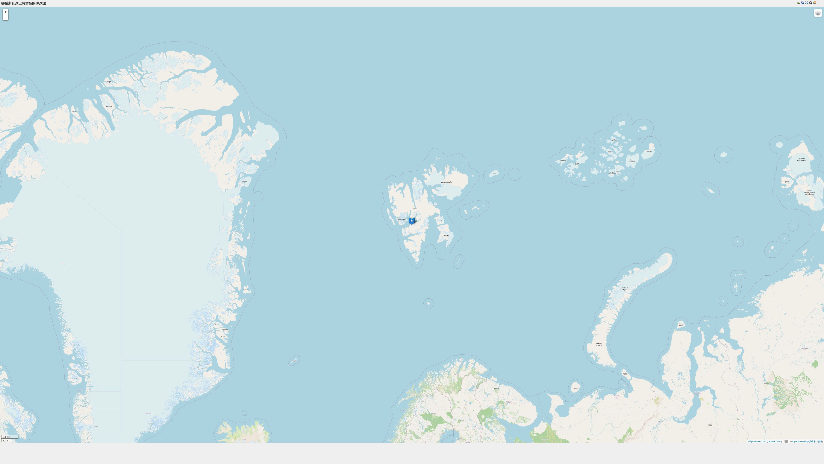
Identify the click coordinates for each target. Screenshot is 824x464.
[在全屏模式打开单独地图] (807, 3)
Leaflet (771, 441)
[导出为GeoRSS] (815, 3)
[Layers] (818, 13)
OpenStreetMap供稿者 (804, 441)
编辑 (819, 441)
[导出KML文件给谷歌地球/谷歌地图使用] (803, 3)
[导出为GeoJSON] (811, 3)
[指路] (799, 3)
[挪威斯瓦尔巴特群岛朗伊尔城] (411, 221)
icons (778, 441)
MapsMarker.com (757, 441)
